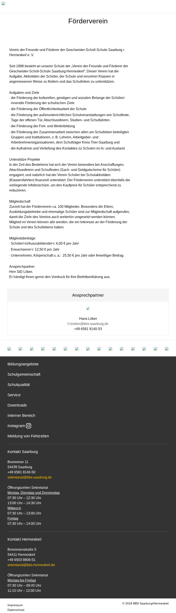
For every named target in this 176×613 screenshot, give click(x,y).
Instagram (16, 426)
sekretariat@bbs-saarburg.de (30, 477)
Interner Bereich (21, 415)
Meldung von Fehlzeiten (28, 436)
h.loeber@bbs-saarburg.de (88, 324)
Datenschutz (16, 609)
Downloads (17, 405)
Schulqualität (19, 385)
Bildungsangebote (23, 364)
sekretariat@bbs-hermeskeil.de (31, 565)
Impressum (15, 605)
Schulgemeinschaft (24, 374)
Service (14, 395)
